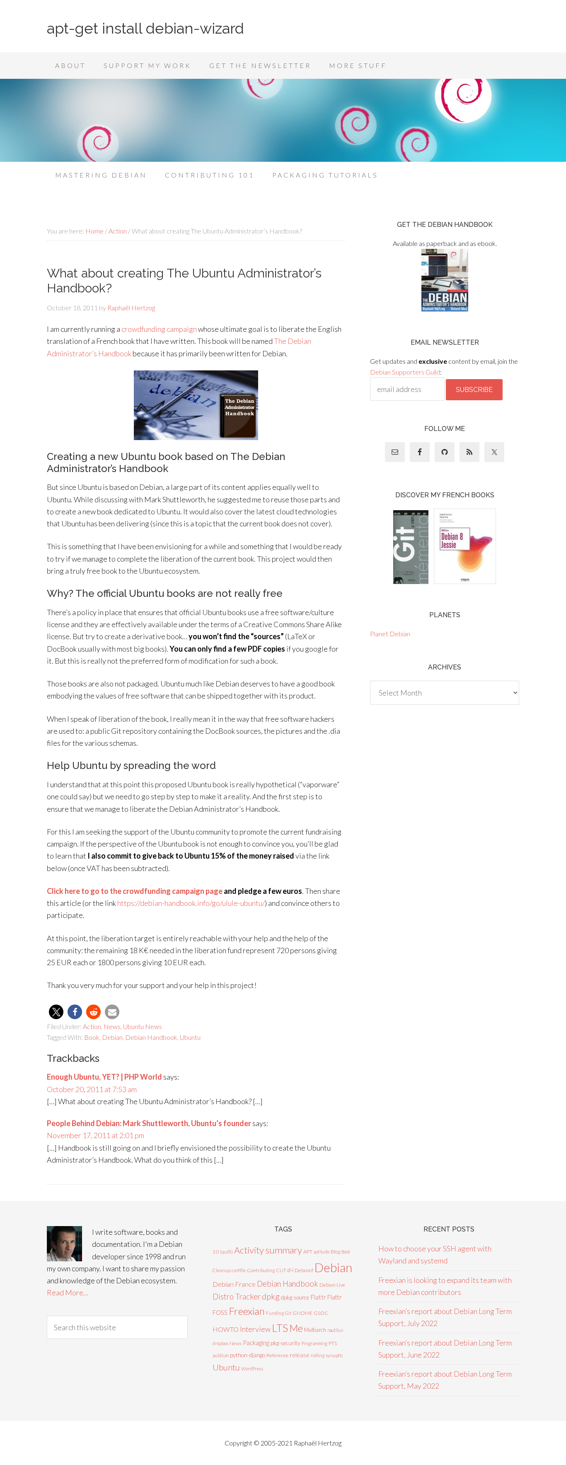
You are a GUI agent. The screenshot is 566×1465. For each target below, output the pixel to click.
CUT (281, 1270)
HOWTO (226, 1329)
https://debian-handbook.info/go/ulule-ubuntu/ (191, 903)
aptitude (321, 1251)
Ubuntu (190, 1037)
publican (221, 1355)
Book (91, 1037)
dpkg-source (295, 1297)
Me (296, 1328)
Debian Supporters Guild (405, 372)
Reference (277, 1355)
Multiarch (315, 1329)
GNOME (302, 1313)
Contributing (261, 1270)
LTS (280, 1327)
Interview (255, 1329)
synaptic (334, 1355)
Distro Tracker (237, 1296)
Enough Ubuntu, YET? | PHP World (104, 1076)
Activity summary (268, 1250)
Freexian (247, 1311)
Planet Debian (390, 634)
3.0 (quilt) (223, 1251)
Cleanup (221, 1270)
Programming (314, 1343)
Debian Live (332, 1285)
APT (307, 1251)
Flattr (318, 1297)
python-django (247, 1354)
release (300, 1354)
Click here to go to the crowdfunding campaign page (135, 891)
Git (288, 1313)
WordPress (252, 1368)
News (112, 1026)
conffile (239, 1270)
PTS (333, 1343)
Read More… (67, 1292)
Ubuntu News (142, 1026)
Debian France (234, 1284)
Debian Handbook (151, 1037)
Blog (335, 1251)
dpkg (271, 1296)
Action (92, 1026)
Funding (275, 1313)
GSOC (321, 1313)
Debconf (304, 1270)
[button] (56, 1012)
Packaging (256, 1342)
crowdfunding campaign (159, 328)
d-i (290, 1270)
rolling (317, 1355)
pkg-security (285, 1343)
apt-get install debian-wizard (145, 28)
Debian (112, 1037)
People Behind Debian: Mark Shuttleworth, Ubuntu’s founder (149, 1123)
